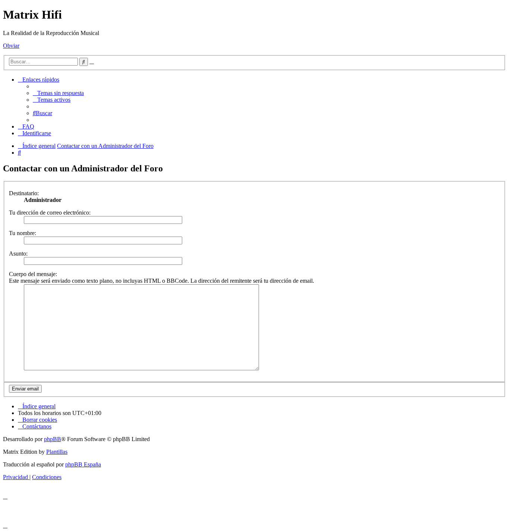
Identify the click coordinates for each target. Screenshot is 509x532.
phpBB (52, 439)
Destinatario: (24, 193)
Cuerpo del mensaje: (33, 274)
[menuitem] (58, 93)
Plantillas (56, 452)
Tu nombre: (22, 233)
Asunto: (18, 253)
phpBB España (83, 464)
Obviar (11, 45)
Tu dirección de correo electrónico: (50, 212)
